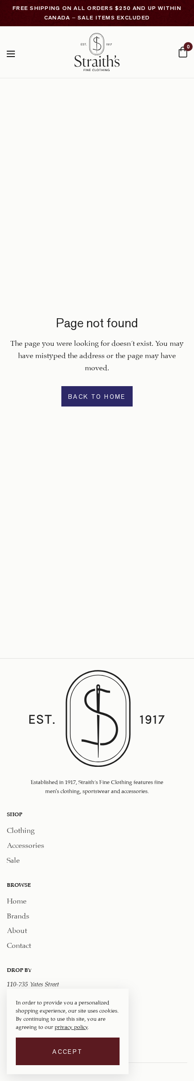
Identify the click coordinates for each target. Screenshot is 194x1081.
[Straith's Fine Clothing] (97, 52)
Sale (13, 859)
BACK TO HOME (97, 396)
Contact (19, 944)
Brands (18, 914)
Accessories (25, 844)
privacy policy (71, 1026)
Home (17, 899)
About (17, 929)
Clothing (21, 829)
